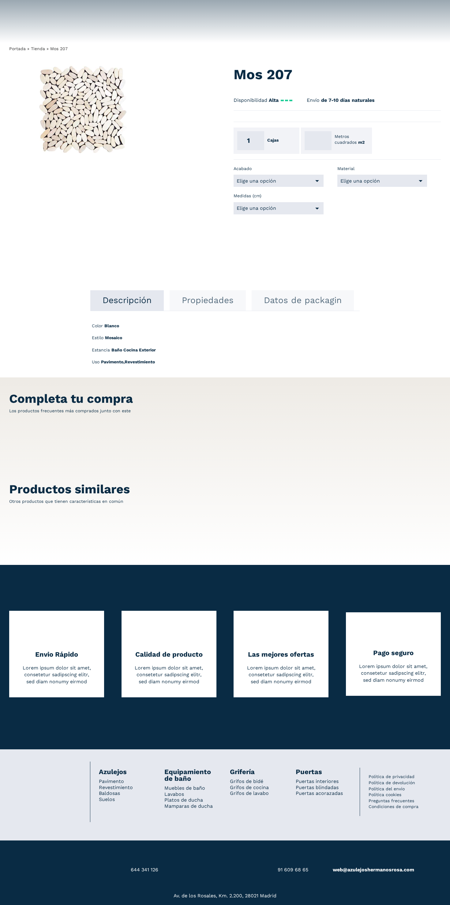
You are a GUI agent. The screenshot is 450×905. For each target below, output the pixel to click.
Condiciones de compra (393, 806)
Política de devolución (392, 782)
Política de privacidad (391, 776)
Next (158, 109)
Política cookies (385, 794)
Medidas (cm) (247, 195)
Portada (17, 48)
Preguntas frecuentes (391, 800)
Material (345, 168)
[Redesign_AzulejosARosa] (45, 769)
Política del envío (387, 788)
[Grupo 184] (21, 8)
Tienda (38, 48)
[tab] (127, 300)
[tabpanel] (225, 347)
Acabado (243, 168)
